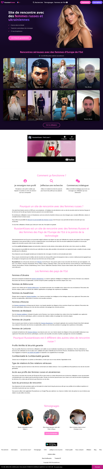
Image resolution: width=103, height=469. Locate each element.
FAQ (100, 449)
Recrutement (4, 449)
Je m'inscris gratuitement (20, 38)
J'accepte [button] (97, 467)
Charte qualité (69, 449)
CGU (45, 449)
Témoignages (37, 449)
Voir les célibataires (51, 125)
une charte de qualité (33, 352)
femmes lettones (32, 332)
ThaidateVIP (58, 458)
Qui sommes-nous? (26, 449)
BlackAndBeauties (47, 458)
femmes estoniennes (20, 305)
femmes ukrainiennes (38, 278)
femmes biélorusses (33, 287)
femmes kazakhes (32, 296)
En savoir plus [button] (58, 467)
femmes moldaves (22, 314)
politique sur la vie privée (56, 449)
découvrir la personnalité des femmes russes (40, 219)
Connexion (85, 2)
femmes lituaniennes (47, 323)
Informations (14, 449)
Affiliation (88, 449)
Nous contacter (79, 449)
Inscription (97, 2)
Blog (95, 449)
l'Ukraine (39, 261)
